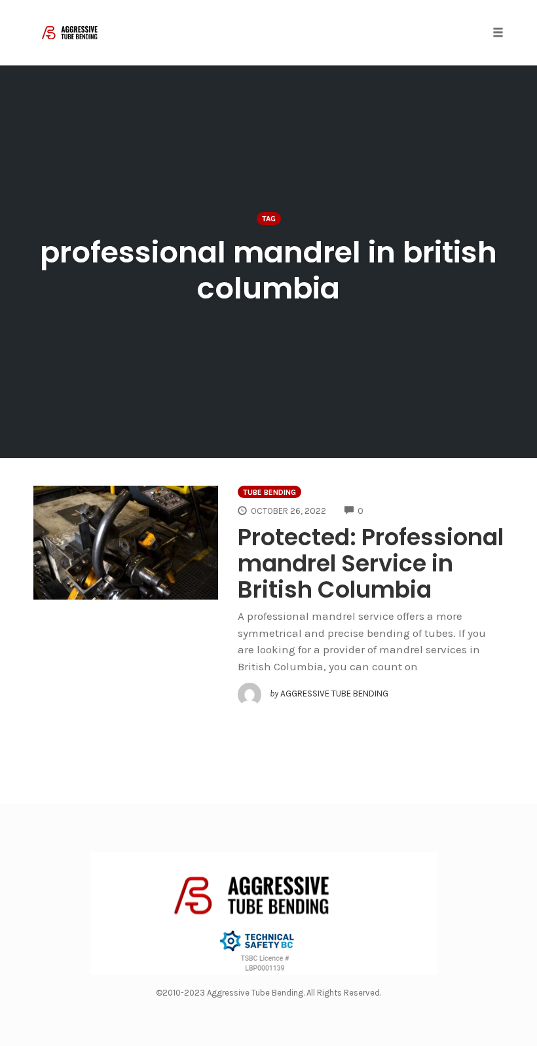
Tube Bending (269, 492)
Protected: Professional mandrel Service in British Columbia (371, 563)
